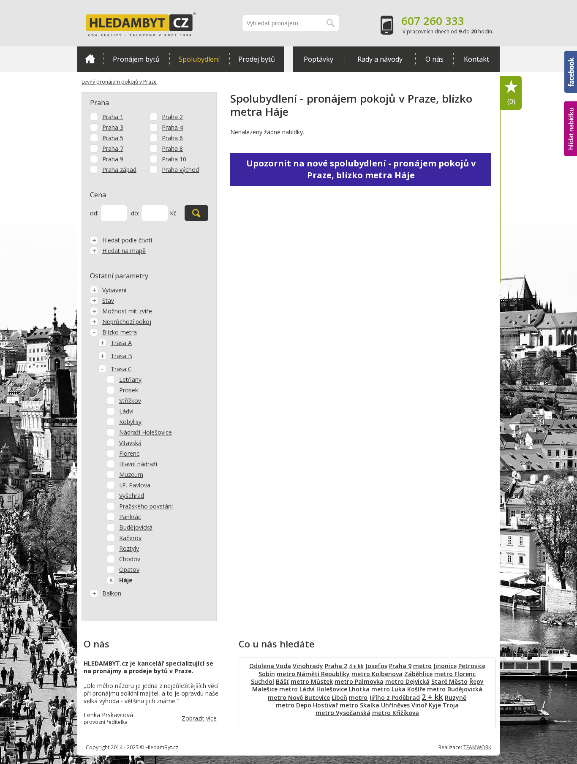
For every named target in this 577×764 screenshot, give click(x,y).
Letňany (130, 379)
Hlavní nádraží (138, 464)
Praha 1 (112, 117)
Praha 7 (112, 148)
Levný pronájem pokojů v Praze (119, 81)
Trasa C (121, 369)
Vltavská (130, 443)
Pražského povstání (146, 506)
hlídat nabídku (570, 113)
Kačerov (130, 538)
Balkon (111, 593)
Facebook (570, 54)
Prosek (128, 390)
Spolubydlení (199, 59)
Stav (108, 300)
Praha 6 (172, 138)
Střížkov (130, 401)
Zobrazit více (199, 718)
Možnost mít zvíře (127, 311)
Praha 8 (172, 148)
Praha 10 (174, 159)
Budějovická (135, 527)
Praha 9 (112, 159)
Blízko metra (119, 332)
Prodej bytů (256, 59)
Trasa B (121, 356)
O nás (434, 59)
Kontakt (476, 59)
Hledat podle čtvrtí (127, 240)
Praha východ (180, 170)
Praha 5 (112, 138)
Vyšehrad (131, 496)
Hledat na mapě (124, 251)
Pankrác (130, 517)
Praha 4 (172, 127)
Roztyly (129, 548)
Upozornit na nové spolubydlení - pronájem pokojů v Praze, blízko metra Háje (361, 169)
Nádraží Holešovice (145, 432)
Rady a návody (380, 59)
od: (94, 213)
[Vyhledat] (196, 213)
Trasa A (121, 343)
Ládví (126, 411)
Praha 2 (172, 117)
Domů (90, 59)
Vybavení (114, 290)
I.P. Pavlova (134, 485)
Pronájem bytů (136, 59)
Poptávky (318, 59)
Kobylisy (130, 422)
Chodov (129, 559)
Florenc (129, 453)
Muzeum (131, 474)
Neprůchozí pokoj (126, 322)
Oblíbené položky (511, 101)
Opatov (129, 570)
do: (135, 213)
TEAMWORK (477, 747)
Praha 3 (112, 127)
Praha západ (119, 170)
